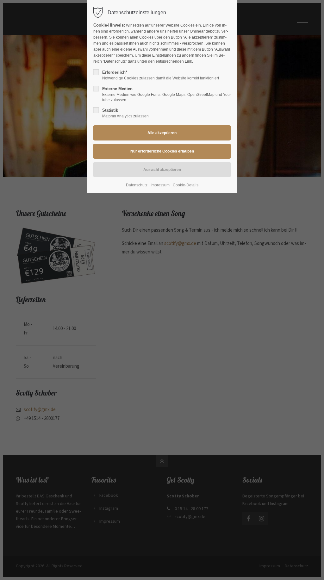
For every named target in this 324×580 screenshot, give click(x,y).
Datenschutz (136, 185)
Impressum (160, 185)
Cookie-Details (185, 185)
